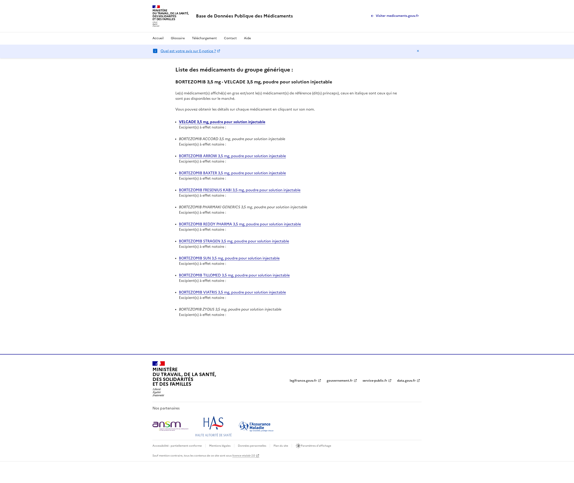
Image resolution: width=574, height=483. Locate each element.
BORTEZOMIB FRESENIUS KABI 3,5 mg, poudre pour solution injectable (239, 190)
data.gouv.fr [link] (406, 380)
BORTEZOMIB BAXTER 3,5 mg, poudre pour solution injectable (232, 173)
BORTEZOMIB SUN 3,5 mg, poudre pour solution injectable (229, 258)
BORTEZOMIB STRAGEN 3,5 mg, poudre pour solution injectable (234, 241)
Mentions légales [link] (219, 446)
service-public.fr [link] (375, 380)
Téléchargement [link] (204, 38)
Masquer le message (418, 50)
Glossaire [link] (178, 38)
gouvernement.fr (340, 380)
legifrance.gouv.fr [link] (303, 380)
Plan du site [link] (281, 446)
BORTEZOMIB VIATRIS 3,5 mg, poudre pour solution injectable (232, 292)
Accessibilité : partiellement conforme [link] (177, 446)
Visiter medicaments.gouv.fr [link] (397, 15)
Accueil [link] (158, 38)
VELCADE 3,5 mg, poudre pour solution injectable (222, 121)
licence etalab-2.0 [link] (243, 456)
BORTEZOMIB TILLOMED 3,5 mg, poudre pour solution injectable (234, 275)
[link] (244, 16)
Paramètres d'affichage (316, 446)
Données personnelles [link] (252, 446)
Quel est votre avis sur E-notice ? (188, 51)
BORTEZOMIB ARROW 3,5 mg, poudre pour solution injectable (232, 156)
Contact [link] (230, 38)
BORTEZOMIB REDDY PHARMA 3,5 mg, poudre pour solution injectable (240, 224)
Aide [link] (247, 38)
